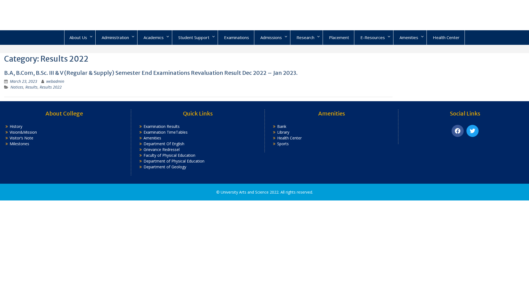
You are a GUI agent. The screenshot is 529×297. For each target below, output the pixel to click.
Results (31, 87)
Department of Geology (165, 166)
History (16, 126)
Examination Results (162, 126)
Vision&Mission (23, 132)
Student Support (193, 37)
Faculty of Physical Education (169, 155)
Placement (339, 37)
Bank (281, 126)
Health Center (446, 37)
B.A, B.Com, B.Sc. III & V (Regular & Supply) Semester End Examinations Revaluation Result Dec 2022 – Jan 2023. (151, 72)
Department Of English (164, 143)
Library (283, 132)
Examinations (236, 37)
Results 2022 (51, 87)
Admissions (271, 37)
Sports (283, 143)
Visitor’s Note (21, 138)
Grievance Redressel (162, 149)
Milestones (19, 143)
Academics (154, 37)
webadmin (55, 81)
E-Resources (372, 37)
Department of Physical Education (174, 161)
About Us (78, 37)
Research (305, 37)
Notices (16, 87)
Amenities (409, 37)
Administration (115, 37)
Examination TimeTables (166, 132)
